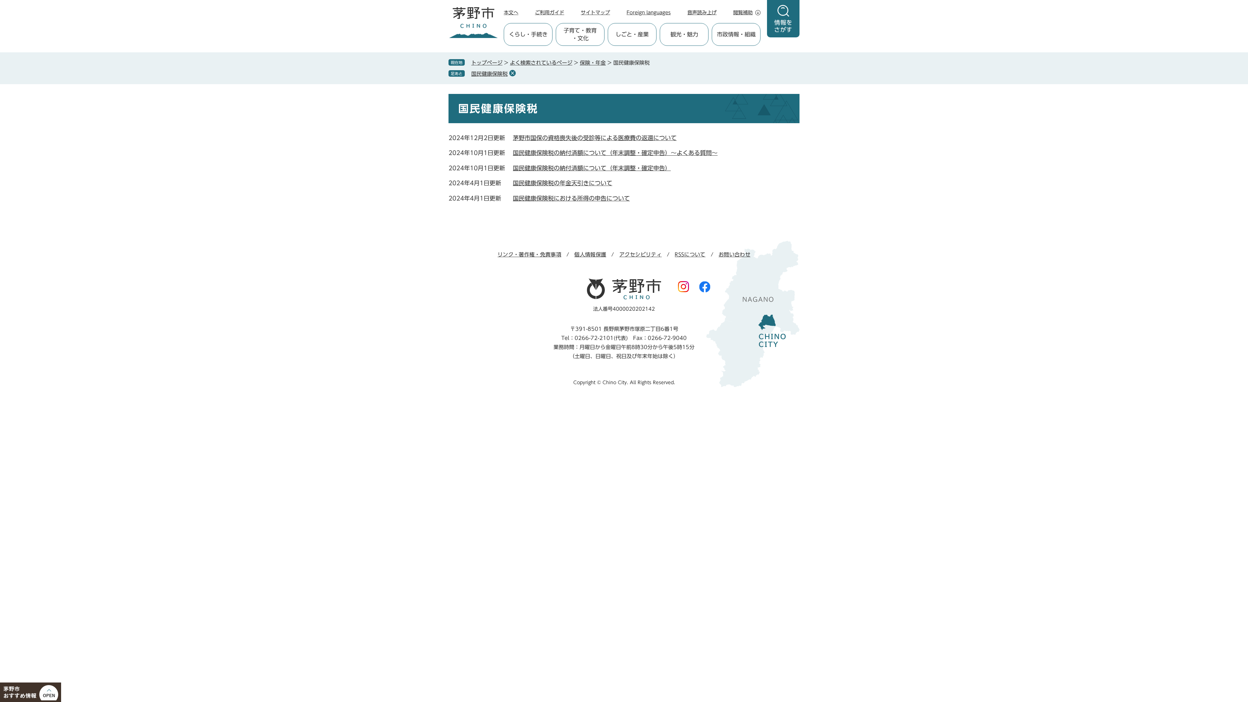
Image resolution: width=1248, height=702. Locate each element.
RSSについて (690, 254)
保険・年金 (593, 62)
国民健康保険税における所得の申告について (571, 198)
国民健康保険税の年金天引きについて (562, 183)
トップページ (486, 62)
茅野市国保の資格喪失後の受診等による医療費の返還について (595, 138)
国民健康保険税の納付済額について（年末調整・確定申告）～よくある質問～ (615, 153)
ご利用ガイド (549, 12)
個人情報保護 (590, 254)
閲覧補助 (743, 12)
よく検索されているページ (541, 62)
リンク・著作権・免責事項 (529, 254)
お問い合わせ (734, 254)
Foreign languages (649, 12)
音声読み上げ (702, 12)
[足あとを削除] (512, 73)
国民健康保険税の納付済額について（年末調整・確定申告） (592, 168)
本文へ (511, 12)
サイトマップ (595, 12)
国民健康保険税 (489, 73)
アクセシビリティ (640, 254)
